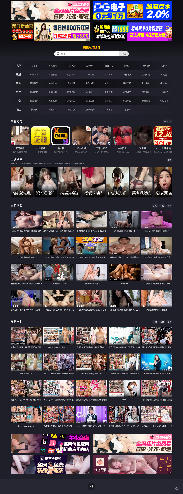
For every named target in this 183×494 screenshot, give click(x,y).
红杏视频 (109, 109)
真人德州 (53, 65)
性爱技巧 (164, 100)
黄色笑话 (146, 100)
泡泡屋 (127, 109)
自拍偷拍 (53, 74)
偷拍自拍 (53, 83)
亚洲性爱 (34, 83)
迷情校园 (109, 100)
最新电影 (17, 322)
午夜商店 (53, 109)
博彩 (18, 65)
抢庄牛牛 (164, 65)
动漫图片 (90, 92)
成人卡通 (71, 83)
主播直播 (146, 74)
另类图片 (164, 92)
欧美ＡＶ (71, 74)
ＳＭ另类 (164, 74)
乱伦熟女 (146, 83)
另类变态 (164, 83)
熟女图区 (146, 92)
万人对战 (71, 65)
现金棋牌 (146, 65)
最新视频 (17, 205)
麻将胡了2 (108, 65)
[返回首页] (177, 489)
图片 (18, 92)
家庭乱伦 (53, 100)
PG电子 (34, 65)
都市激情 (34, 100)
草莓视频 (71, 109)
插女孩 (34, 109)
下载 (169, 160)
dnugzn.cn (91, 47)
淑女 (162, 322)
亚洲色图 (53, 92)
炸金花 (127, 65)
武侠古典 (90, 100)
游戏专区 (90, 65)
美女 (155, 205)
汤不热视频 (90, 109)
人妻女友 (71, 100)
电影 (18, 83)
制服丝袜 (109, 83)
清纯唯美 (127, 92)
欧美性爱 (90, 83)
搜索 (124, 53)
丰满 (155, 322)
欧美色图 (71, 92)
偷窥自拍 (34, 92)
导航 (18, 109)
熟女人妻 (109, 74)
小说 (18, 100)
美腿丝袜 (109, 92)
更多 (169, 205)
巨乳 (162, 205)
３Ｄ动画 (90, 74)
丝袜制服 (127, 74)
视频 (18, 74)
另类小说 (127, 100)
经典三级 (127, 83)
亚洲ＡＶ (34, 74)
